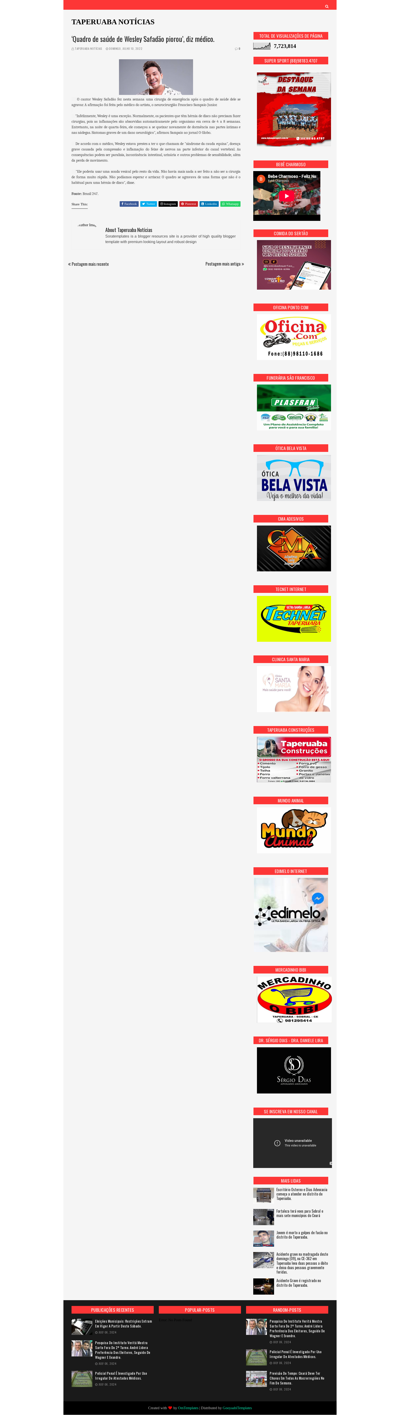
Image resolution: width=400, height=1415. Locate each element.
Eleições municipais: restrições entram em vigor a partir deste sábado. (123, 1323)
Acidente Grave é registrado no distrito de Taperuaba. (298, 1283)
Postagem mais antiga (223, 264)
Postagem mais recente (90, 264)
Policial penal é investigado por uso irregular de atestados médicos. (121, 1376)
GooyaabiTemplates (237, 1408)
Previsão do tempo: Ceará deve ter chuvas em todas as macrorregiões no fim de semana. (297, 1378)
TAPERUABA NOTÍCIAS (113, 22)
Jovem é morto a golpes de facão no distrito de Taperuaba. (302, 1235)
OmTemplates (188, 1408)
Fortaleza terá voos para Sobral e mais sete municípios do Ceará (299, 1213)
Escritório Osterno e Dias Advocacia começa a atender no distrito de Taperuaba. (301, 1194)
